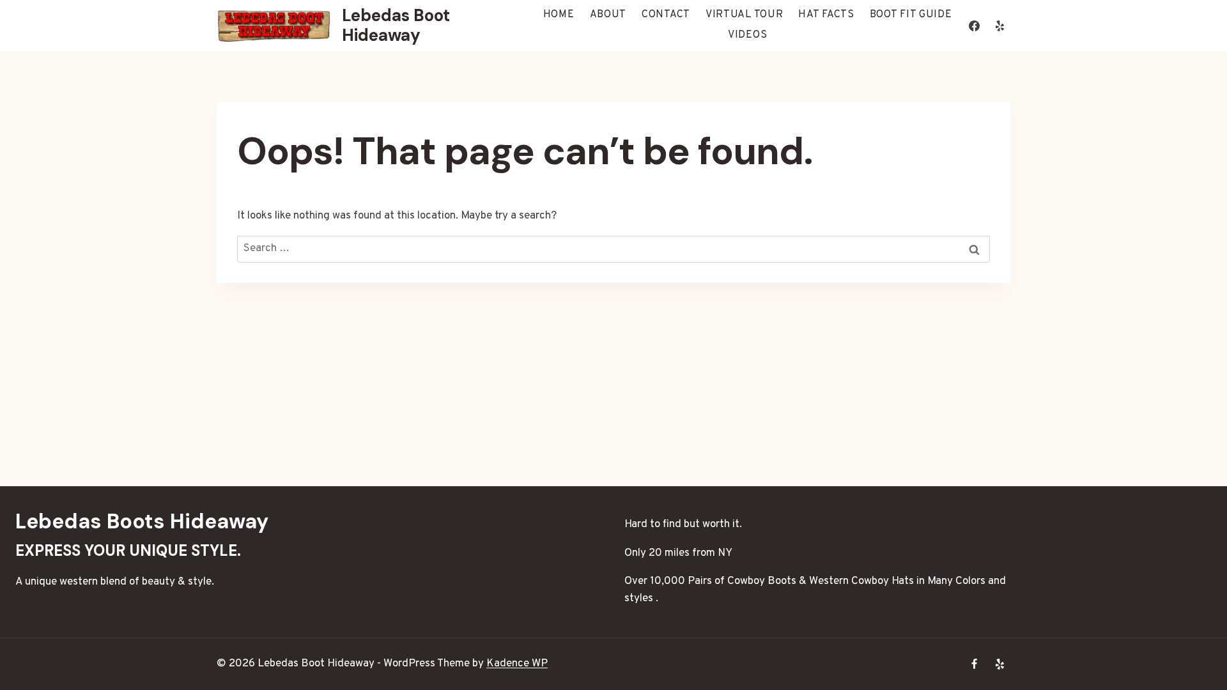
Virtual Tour (744, 14)
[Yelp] (999, 25)
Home (559, 14)
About (608, 14)
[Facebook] (974, 25)
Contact (666, 14)
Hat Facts (826, 14)
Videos (747, 35)
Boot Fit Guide (911, 14)
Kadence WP (517, 664)
